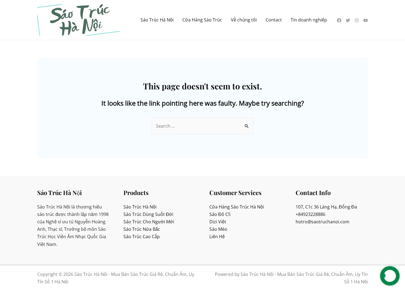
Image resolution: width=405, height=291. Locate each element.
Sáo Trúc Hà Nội (139, 207)
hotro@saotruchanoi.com (322, 222)
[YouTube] (365, 20)
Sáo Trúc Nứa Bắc (141, 229)
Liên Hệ (217, 237)
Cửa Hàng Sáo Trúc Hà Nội (236, 207)
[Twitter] (348, 20)
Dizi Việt (217, 222)
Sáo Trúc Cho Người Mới (148, 222)
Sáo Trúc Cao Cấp (141, 237)
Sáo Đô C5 (220, 214)
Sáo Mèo (218, 229)
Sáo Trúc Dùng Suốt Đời (148, 214)
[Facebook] (339, 20)
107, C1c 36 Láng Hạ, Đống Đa (326, 207)
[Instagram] (357, 20)
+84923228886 (310, 214)
